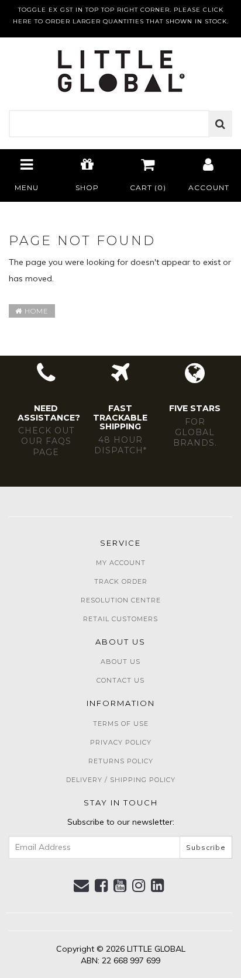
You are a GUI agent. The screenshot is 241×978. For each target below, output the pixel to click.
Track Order (120, 581)
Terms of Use (121, 723)
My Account (121, 563)
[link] (101, 885)
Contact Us (120, 680)
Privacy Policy (121, 742)
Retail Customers (120, 619)
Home (35, 311)
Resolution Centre (121, 600)
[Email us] (82, 885)
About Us (120, 661)
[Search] (220, 124)
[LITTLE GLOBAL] (120, 67)
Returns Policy (120, 761)
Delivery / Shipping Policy (120, 780)
